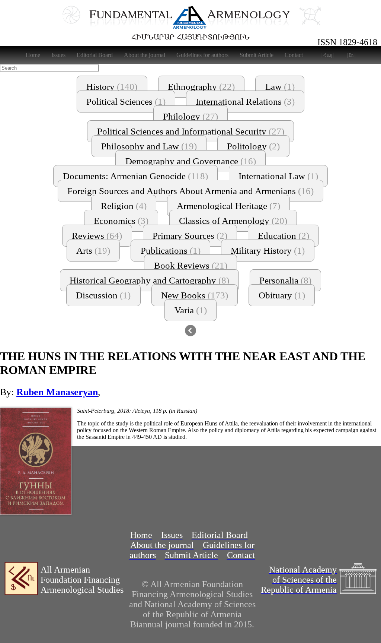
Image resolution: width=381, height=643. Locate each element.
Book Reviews (190, 265)
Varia (191, 310)
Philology (190, 116)
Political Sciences (126, 101)
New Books (194, 295)
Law (280, 87)
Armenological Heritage (228, 206)
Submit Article (256, 55)
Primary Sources (190, 236)
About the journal (144, 55)
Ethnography (201, 87)
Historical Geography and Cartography (149, 280)
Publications (171, 251)
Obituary (282, 295)
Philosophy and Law (149, 146)
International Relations (245, 101)
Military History (268, 251)
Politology (253, 146)
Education (283, 236)
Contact (294, 55)
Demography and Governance (190, 161)
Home (33, 55)
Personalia (285, 280)
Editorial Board (95, 55)
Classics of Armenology (233, 221)
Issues (58, 55)
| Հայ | (327, 55)
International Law (278, 176)
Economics (121, 221)
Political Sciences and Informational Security (190, 131)
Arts (93, 251)
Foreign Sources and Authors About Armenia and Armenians (190, 191)
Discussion (103, 295)
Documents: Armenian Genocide (135, 176)
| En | (351, 55)
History (111, 87)
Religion (124, 206)
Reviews (97, 236)
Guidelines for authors (202, 55)
